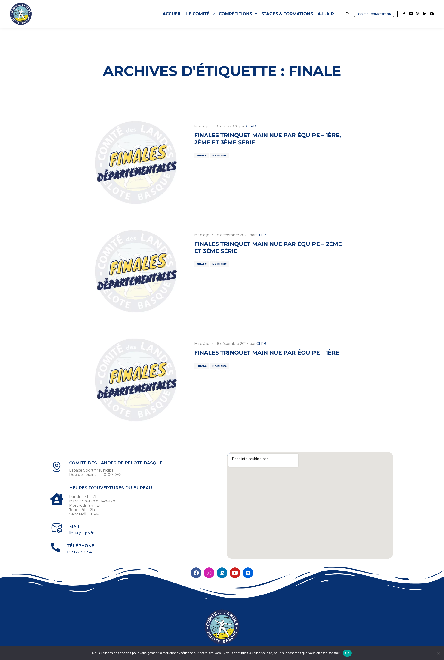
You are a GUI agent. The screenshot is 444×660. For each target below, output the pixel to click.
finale (202, 155)
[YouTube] (432, 14)
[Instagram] (418, 14)
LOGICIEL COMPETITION (374, 14)
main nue (219, 155)
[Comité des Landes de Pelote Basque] (20, 14)
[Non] (438, 653)
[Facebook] (404, 14)
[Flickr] (411, 14)
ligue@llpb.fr (81, 533)
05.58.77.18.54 (79, 552)
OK (347, 653)
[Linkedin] (425, 14)
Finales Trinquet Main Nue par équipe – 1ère (266, 352)
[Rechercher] (347, 14)
